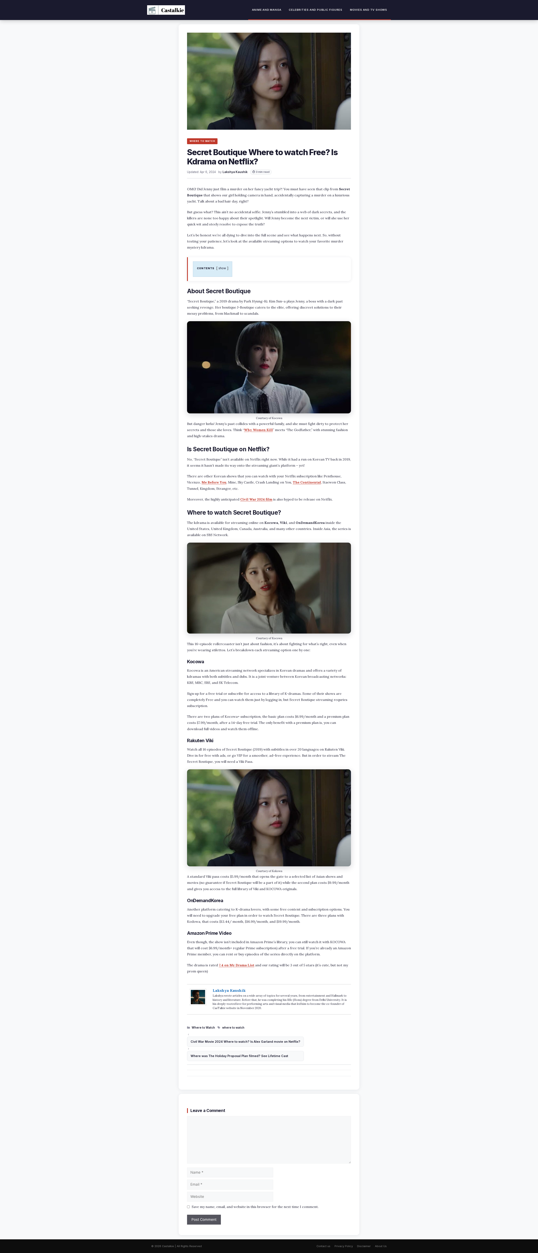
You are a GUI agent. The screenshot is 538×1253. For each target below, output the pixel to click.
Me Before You (214, 482)
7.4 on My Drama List (236, 965)
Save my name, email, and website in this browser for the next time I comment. (255, 1207)
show (222, 268)
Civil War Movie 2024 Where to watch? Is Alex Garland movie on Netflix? (245, 1041)
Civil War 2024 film (256, 499)
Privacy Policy (344, 1246)
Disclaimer (364, 1246)
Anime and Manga (266, 9)
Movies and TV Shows (368, 9)
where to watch (233, 1027)
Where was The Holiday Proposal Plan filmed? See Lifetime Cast (239, 1056)
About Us (381, 1246)
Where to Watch (203, 1027)
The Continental (307, 482)
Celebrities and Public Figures (315, 9)
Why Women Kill (258, 430)
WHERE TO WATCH (202, 141)
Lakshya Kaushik (229, 990)
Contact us (323, 1246)
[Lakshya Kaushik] (198, 1004)
